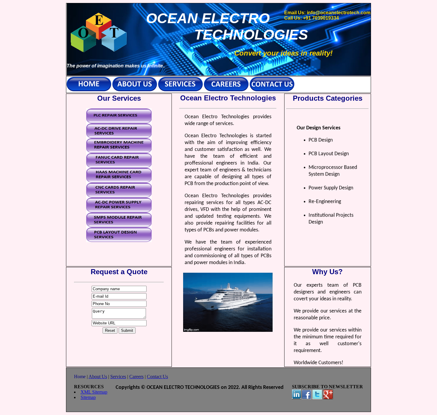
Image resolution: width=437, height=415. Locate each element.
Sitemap (88, 397)
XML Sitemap (94, 392)
